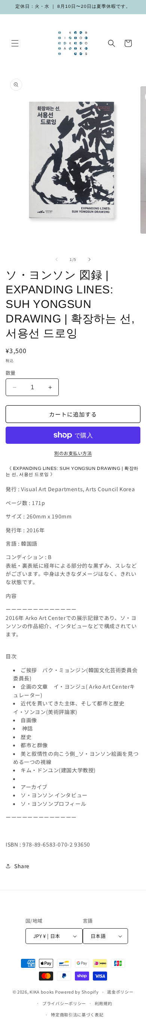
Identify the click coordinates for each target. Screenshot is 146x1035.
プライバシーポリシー (64, 1003)
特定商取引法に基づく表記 (77, 1014)
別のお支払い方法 (73, 453)
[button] (15, 43)
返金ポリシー (120, 992)
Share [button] (22, 866)
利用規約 (103, 1003)
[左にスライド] (56, 259)
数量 (11, 372)
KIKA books (42, 992)
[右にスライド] (89, 259)
